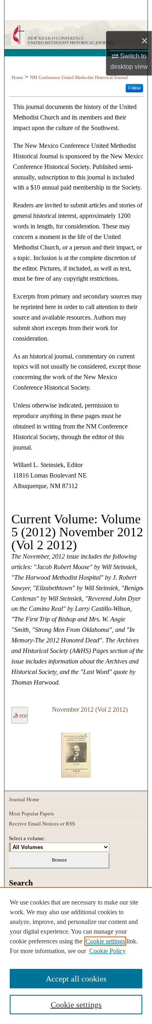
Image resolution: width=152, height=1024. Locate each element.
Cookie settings (105, 941)
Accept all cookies (76, 978)
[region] (76, 955)
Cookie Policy (107, 950)
